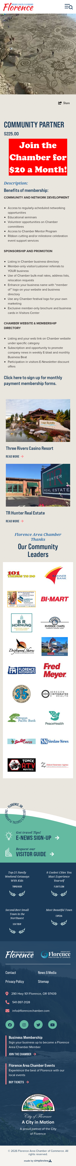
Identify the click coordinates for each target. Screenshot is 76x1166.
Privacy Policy (14, 981)
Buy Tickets (17, 1082)
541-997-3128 (21, 1002)
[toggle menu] (69, 7)
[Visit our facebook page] (10, 1024)
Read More (12, 456)
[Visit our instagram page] (24, 1024)
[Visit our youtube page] (52, 1024)
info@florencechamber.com (30, 1010)
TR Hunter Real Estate (25, 513)
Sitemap (43, 981)
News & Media (47, 972)
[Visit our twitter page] (38, 1024)
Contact (10, 972)
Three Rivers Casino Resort (29, 448)
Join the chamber (20, 1054)
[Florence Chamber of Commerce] (18, 7)
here (17, 377)
